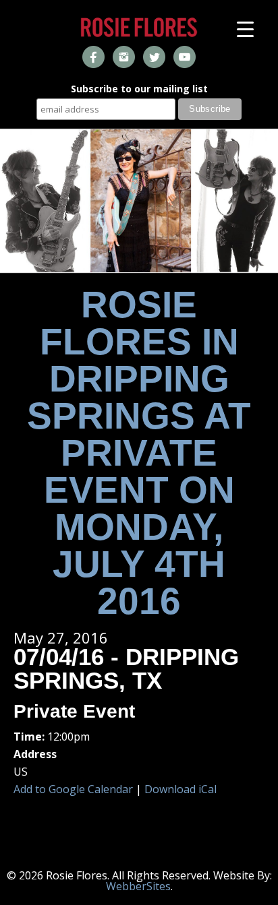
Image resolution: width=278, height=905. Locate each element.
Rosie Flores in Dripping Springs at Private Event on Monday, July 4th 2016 (139, 453)
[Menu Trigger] (245, 28)
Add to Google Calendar (73, 789)
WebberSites (138, 886)
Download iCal (180, 789)
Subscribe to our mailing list (139, 89)
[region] (139, 201)
